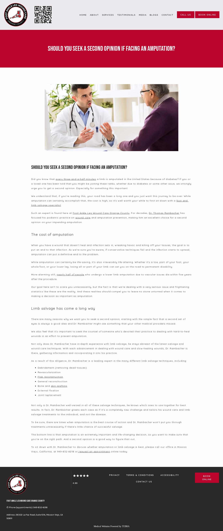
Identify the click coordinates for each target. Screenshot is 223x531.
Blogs (154, 15)
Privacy (114, 475)
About (94, 15)
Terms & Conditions (140, 475)
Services (108, 15)
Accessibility (169, 475)
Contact (167, 15)
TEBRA (125, 526)
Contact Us (144, 481)
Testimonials (126, 15)
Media (143, 15)
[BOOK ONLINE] (207, 18)
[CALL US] (186, 18)
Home (83, 15)
